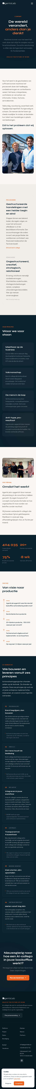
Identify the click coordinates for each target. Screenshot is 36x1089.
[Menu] (32, 3)
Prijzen (4, 1032)
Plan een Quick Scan (17, 978)
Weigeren (8, 1083)
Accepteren (19, 1083)
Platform (5, 1028)
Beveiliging (5, 1039)
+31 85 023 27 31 (25, 1048)
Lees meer (17, 1079)
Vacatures (5, 1048)
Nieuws (22, 1032)
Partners (22, 1035)
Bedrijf (4, 1045)
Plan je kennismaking (11, 1015)
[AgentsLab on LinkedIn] (21, 1060)
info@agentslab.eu (25, 1044)
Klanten (22, 1028)
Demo (4, 1035)
